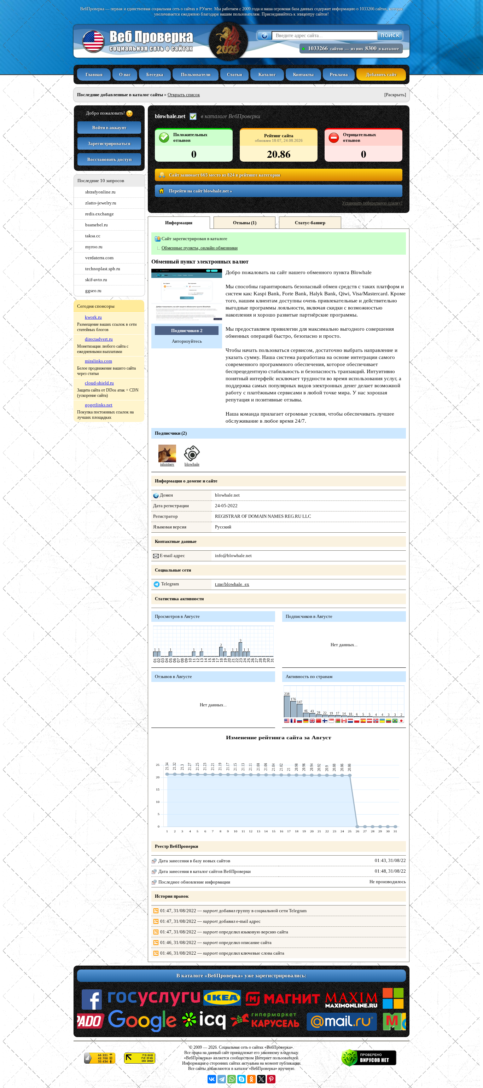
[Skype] (241, 1079)
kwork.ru (93, 317)
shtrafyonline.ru (100, 192)
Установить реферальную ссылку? (372, 203)
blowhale (192, 464)
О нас (125, 74)
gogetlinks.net (98, 404)
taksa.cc (92, 235)
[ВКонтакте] (212, 1079)
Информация (178, 222)
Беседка (154, 74)
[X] (261, 1079)
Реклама (339, 74)
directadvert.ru (99, 339)
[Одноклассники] (251, 1079)
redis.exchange (99, 213)
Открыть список (184, 94)
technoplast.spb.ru (102, 268)
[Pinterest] (271, 1079)
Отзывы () (244, 222)
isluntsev (167, 464)
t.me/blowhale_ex (232, 584)
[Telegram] (221, 1079)
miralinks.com (98, 361)
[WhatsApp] (231, 1079)
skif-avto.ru (96, 279)
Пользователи (195, 74)
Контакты (303, 74)
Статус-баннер (310, 222)
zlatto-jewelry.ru (100, 203)
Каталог (267, 74)
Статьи (234, 74)
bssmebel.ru (96, 224)
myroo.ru (94, 246)
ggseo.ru (93, 290)
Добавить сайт (381, 74)
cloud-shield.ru (99, 383)
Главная (94, 74)
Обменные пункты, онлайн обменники (200, 247)
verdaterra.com (99, 257)
